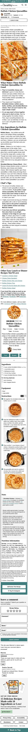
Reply (2, 664)
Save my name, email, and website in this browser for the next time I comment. (15, 634)
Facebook (12, 296)
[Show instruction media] (22, 396)
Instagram (22, 296)
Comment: (5, 616)
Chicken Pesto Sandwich (9, 278)
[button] (25, 5)
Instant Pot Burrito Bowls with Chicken (13, 285)
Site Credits (22, 726)
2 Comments (15, 17)
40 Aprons (7, 304)
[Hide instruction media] (25, 396)
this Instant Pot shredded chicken (12, 502)
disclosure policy (5, 27)
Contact (21, 722)
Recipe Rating (14, 608)
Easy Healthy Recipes (10, 5)
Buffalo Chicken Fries (8, 283)
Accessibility (21, 718)
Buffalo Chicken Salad (8, 288)
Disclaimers (7, 722)
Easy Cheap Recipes (20, 304)
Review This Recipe (15, 587)
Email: (4, 630)
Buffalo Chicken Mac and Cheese (12, 281)
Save (20, 355)
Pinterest (6, 296)
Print (15, 355)
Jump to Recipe (14, 20)
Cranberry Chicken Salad (9, 276)
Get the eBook (6, 712)
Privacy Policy (7, 718)
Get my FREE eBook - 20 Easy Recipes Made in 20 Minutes (13, 1)
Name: (4, 625)
